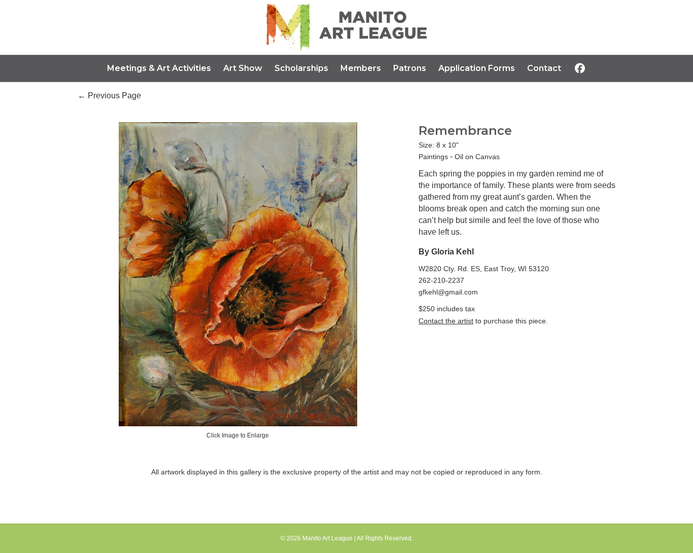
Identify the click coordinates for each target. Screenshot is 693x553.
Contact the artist (446, 321)
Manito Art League (327, 538)
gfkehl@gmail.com (448, 292)
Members (360, 68)
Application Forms (476, 68)
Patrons (409, 68)
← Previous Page (109, 95)
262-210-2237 (441, 280)
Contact (544, 68)
